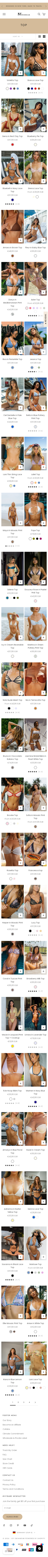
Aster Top (35, 299)
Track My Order (10, 1450)
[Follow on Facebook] (4, 1525)
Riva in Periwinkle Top (12, 359)
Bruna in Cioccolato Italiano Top (12, 757)
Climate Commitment (13, 1433)
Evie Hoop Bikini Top (12, 1090)
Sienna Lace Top (35, 1209)
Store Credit (8, 1463)
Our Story (7, 1420)
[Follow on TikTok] (31, 1525)
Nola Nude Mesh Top (12, 700)
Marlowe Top (35, 1264)
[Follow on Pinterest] (18, 1525)
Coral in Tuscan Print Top (12, 980)
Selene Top (12, 589)
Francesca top (36, 870)
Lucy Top (35, 922)
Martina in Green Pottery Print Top (35, 646)
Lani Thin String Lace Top (12, 476)
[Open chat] (39, 1548)
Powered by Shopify (35, 1538)
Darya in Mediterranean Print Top (12, 302)
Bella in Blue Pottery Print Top (35, 417)
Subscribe (13, 1516)
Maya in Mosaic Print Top (12, 532)
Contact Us (8, 1480)
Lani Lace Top (35, 1379)
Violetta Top (12, 80)
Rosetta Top (12, 870)
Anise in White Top (35, 1323)
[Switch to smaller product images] (44, 36)
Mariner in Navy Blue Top (35, 1092)
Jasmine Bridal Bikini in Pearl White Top (35, 757)
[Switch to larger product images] (39, 36)
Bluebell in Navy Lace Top (12, 190)
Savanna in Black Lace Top (12, 1266)
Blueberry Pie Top (35, 136)
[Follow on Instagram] (11, 1525)
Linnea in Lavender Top (35, 1034)
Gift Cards (7, 1468)
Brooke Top (12, 815)
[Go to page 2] (35, 1402)
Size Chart (7, 1459)
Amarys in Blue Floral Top (12, 1151)
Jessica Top (35, 359)
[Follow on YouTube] (24, 1525)
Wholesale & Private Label (15, 1438)
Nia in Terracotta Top (35, 700)
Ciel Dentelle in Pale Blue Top (12, 417)
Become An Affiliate (12, 1424)
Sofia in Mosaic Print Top (35, 817)
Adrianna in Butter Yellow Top (12, 1210)
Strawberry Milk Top (35, 978)
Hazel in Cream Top (35, 1150)
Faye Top (35, 530)
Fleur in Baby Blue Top (35, 247)
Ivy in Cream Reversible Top (12, 646)
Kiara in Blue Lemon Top (12, 1381)
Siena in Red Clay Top (12, 136)
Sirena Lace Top (35, 188)
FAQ (4, 1454)
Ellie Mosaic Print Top (12, 1323)
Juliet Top (35, 474)
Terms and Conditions (13, 1489)
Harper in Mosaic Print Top (12, 924)
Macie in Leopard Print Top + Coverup (12, 1036)
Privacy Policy (9, 1484)
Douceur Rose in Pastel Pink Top (35, 591)
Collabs (6, 1429)
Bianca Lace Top (35, 80)
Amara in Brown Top (12, 247)
